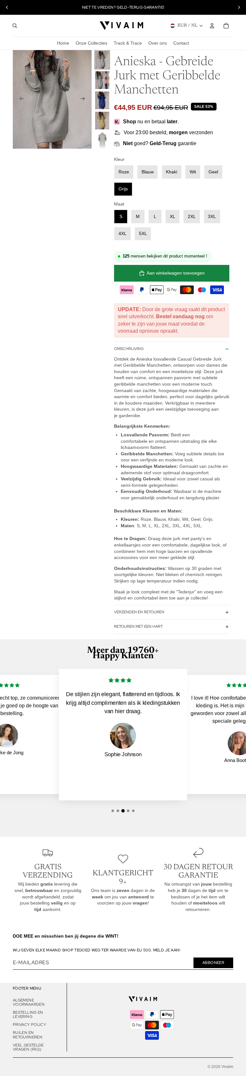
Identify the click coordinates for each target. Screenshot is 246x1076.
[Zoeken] (15, 26)
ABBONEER (213, 962)
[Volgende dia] (239, 7)
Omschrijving (129, 348)
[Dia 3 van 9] (102, 100)
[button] (112, 810)
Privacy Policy (29, 1024)
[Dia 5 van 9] (102, 141)
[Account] (212, 26)
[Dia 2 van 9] (102, 80)
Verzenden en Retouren (139, 612)
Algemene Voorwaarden (29, 1002)
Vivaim (227, 1066)
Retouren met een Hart (138, 626)
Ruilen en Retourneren (27, 1034)
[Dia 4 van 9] (102, 120)
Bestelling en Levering (28, 1014)
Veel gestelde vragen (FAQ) (28, 1047)
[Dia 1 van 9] (102, 60)
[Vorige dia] (7, 7)
